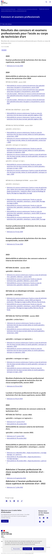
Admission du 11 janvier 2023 (15, 436)
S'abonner (4, 521)
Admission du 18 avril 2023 (15, 399)
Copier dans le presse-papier (21, 501)
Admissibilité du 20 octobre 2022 (17, 424)
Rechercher (46, 2)
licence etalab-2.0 (28, 553)
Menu (50, 2)
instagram (39, 521)
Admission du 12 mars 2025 (15, 66)
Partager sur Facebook (6, 501)
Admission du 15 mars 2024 (15, 232)
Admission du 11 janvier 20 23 (16, 422)
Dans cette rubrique (7, 24)
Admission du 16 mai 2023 (14, 386)
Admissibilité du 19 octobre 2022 (16, 438)
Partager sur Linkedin (14, 501)
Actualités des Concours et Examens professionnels (27, 9)
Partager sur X (10, 501)
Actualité (4, 50)
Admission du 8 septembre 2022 (16, 478)
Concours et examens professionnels (8, 9)
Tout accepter (38, 549)
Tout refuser (27, 549)
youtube (43, 521)
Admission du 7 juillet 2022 (15, 487)
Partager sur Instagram (18, 501)
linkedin (43, 518)
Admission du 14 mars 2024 (15, 244)
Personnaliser (16, 549)
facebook (47, 518)
